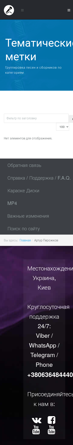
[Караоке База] (9, 10)
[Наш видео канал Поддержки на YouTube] (51, 430)
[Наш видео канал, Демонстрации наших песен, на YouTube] (36, 430)
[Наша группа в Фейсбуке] (51, 420)
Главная (25, 240)
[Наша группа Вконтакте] (36, 420)
